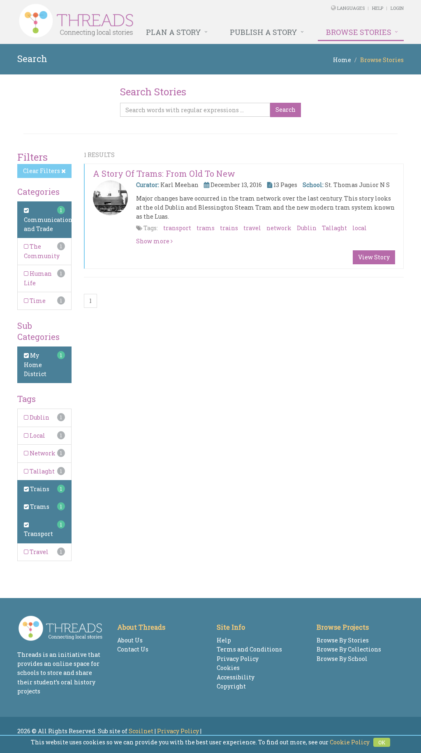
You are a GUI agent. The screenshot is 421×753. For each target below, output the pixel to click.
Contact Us (132, 649)
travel (252, 228)
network (278, 228)
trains (229, 228)
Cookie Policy (350, 742)
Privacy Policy (238, 659)
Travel (38, 552)
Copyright (231, 686)
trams (206, 228)
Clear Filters (42, 171)
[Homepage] (136, 21)
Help (377, 8)
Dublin (38, 417)
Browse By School (342, 659)
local (359, 228)
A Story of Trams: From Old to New (164, 173)
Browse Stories (358, 32)
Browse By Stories (343, 640)
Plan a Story (173, 32)
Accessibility (235, 677)
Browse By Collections (349, 649)
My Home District (35, 364)
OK (381, 742)
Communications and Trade (49, 224)
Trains (39, 489)
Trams (39, 506)
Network (42, 453)
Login (397, 8)
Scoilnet (141, 731)
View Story (374, 257)
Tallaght (41, 471)
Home (342, 60)
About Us (130, 640)
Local (36, 435)
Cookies (228, 668)
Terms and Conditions (249, 649)
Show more (153, 241)
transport (177, 228)
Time (37, 301)
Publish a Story (263, 32)
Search (285, 109)
